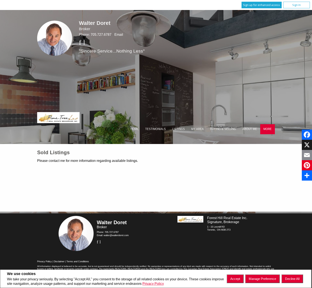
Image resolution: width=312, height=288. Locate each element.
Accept (235, 279)
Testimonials (155, 129)
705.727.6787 (101, 34)
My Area (197, 129)
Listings (178, 129)
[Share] (307, 175)
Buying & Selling (223, 129)
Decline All (292, 279)
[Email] (307, 155)
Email (118, 34)
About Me (249, 129)
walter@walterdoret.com (116, 235)
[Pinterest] (307, 165)
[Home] (58, 118)
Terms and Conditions (77, 261)
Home (135, 129)
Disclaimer (59, 261)
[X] (307, 145)
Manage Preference (262, 279)
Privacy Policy (153, 283)
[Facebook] (307, 135)
